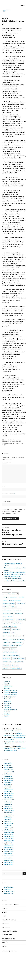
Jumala (10, 616)
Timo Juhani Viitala (9, 440)
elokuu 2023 (7, 787)
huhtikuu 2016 (8, 860)
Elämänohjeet (8, 686)
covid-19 (21, 597)
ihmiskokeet (17, 610)
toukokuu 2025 (8, 767)
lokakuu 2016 (8, 853)
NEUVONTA (5, 923)
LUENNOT (5, 908)
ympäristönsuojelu (16, 668)
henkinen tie (21, 603)
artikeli (4, 946)
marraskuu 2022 (9, 800)
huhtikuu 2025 (8, 769)
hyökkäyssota (7, 610)
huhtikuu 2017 (8, 851)
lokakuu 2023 (8, 782)
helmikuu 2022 (8, 808)
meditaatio (6, 632)
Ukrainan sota (7, 661)
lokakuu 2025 (8, 763)
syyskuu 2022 (8, 804)
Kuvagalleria (7, 703)
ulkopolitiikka (19, 443)
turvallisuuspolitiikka (18, 658)
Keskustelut (7, 699)
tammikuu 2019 (8, 838)
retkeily (5, 639)
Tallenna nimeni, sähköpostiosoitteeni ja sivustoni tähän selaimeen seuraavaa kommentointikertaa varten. (13, 511)
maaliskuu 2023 (8, 793)
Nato (12, 632)
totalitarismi (6, 658)
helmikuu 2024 (8, 780)
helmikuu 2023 (8, 795)
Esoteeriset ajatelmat (10, 692)
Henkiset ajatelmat (10, 697)
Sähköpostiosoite (8, 494)
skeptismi (6, 649)
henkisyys (6, 606)
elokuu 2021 (7, 821)
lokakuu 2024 (8, 774)
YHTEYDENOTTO (7, 935)
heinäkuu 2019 (8, 834)
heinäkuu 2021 (8, 823)
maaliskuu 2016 (8, 862)
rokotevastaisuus (17, 642)
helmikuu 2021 (8, 830)
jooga (4, 616)
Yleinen (6, 716)
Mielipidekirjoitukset (7, 441)
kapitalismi (6, 623)
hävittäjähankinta (6, 443)
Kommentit (7, 701)
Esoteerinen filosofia (10, 690)
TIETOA (4, 912)
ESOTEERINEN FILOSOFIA (10, 904)
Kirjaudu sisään (8, 887)
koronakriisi (6, 629)
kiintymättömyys (16, 623)
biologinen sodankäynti (10, 597)
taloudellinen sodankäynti (11, 655)
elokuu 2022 (7, 806)
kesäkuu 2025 (8, 765)
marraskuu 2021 (9, 815)
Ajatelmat (7, 681)
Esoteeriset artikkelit (10, 694)
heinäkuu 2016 (8, 856)
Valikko (22, 5)
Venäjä (4, 444)
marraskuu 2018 (9, 840)
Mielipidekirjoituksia (8, 938)
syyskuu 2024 (8, 776)
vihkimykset (6, 665)
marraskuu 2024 (9, 772)
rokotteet (6, 645)
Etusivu (4, 901)
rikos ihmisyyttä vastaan (16, 639)
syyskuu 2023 (8, 784)
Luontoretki (7, 707)
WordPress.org (8, 893)
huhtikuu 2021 (8, 828)
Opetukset (7, 714)
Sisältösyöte (7, 889)
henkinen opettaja (14, 600)
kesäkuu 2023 (8, 791)
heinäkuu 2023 (8, 789)
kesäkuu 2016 (8, 858)
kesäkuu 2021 (8, 825)
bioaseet (15, 594)
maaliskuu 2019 (8, 836)
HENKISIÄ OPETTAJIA (8, 920)
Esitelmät (7, 688)
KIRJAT (4, 916)
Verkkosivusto (7, 501)
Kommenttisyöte (9, 891)
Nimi (4, 486)
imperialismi (19, 613)
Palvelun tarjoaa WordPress (10, 951)
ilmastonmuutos (8, 613)
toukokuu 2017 (8, 849)
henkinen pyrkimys (9, 603)
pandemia (21, 636)
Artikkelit (7, 684)
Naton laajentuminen (9, 636)
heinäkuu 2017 (8, 847)
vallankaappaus (18, 661)
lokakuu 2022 (8, 802)
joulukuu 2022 (8, 797)
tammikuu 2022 (9, 810)
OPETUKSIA (5, 927)
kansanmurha (20, 619)
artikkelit (5, 942)
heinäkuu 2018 (8, 845)
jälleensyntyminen (8, 619)
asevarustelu (17, 441)
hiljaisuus (14, 606)
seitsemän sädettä (16, 645)
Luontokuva (7, 705)
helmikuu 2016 (8, 864)
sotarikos (13, 649)
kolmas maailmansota (9, 626)
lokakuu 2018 (8, 843)
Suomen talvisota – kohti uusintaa (14, 572)
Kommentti (6, 463)
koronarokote (16, 629)
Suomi (13, 443)
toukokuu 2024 (8, 778)
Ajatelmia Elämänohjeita (9, 931)
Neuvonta (7, 712)
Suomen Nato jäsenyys (10, 652)
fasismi (5, 600)
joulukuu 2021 (8, 812)
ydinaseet (15, 665)
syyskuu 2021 (8, 819)
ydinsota (5, 668)
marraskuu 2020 (9, 832)
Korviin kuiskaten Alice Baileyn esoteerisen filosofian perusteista (15, 748)
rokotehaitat (7, 642)
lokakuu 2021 (8, 817)
